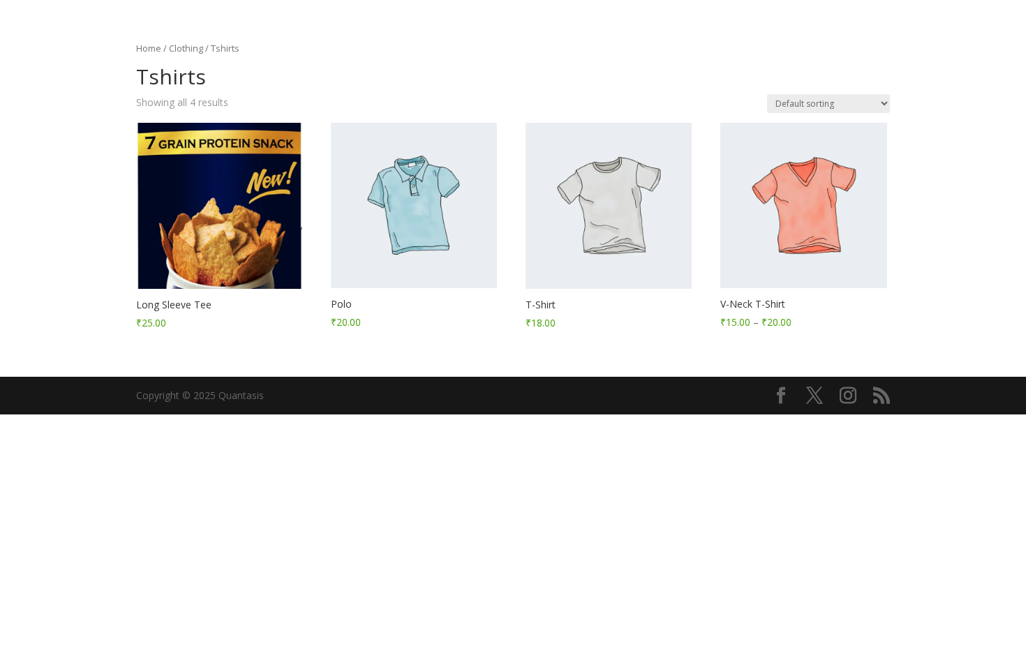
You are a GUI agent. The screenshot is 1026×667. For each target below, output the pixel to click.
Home (148, 48)
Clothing (186, 48)
